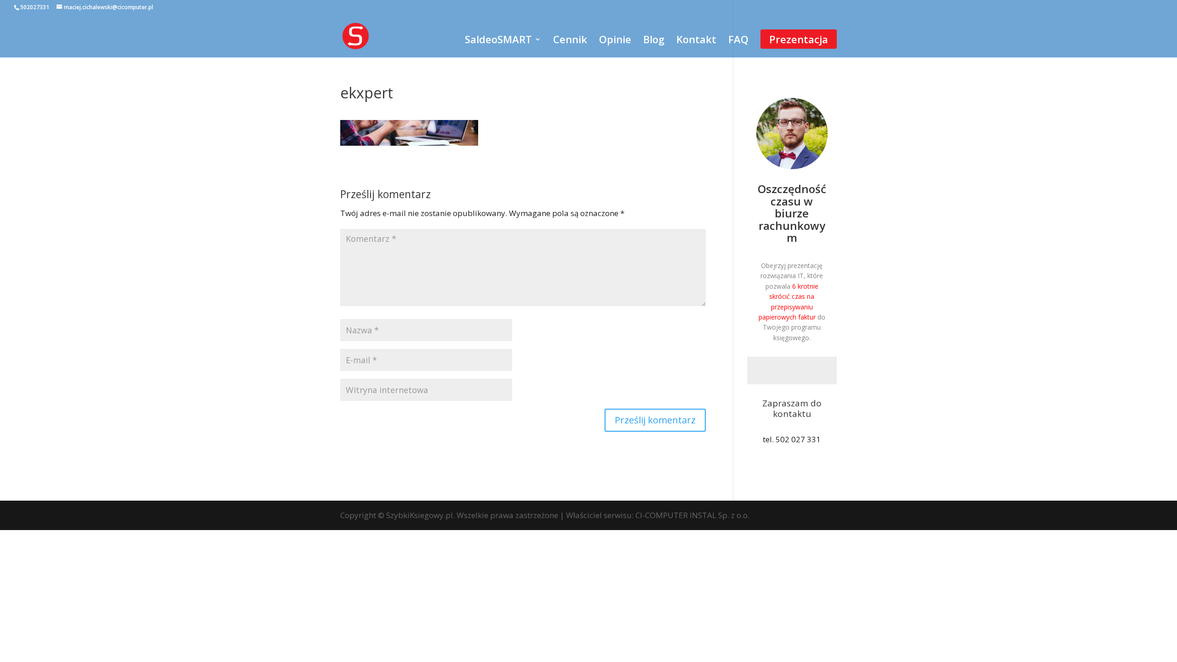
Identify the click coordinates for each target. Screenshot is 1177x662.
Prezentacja (798, 39)
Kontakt (696, 41)
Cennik (570, 41)
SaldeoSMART (498, 41)
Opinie (615, 41)
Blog (653, 41)
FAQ (738, 41)
